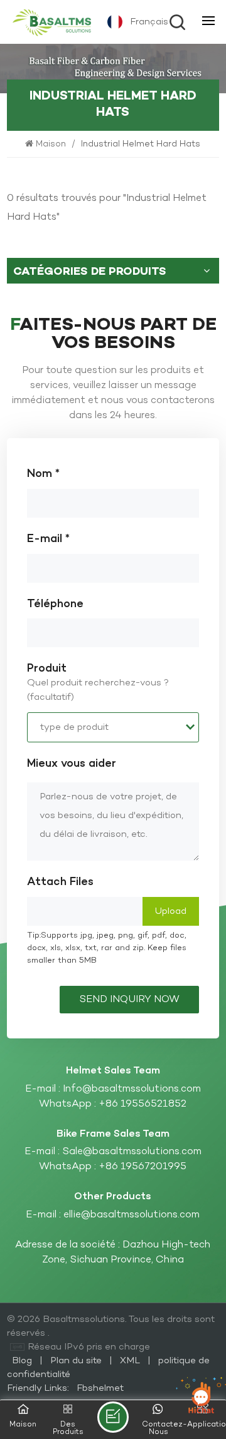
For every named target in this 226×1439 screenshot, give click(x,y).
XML (130, 1361)
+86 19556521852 (142, 1104)
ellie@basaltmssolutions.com (131, 1215)
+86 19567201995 (142, 1167)
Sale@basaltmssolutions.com (132, 1152)
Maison (52, 144)
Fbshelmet (100, 1388)
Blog (23, 1361)
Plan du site (77, 1361)
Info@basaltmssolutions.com (132, 1089)
